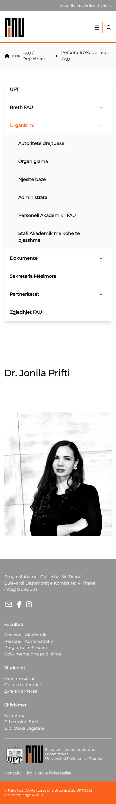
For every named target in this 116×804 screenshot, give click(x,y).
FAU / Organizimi (34, 56)
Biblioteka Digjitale (24, 728)
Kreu (16, 56)
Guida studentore (22, 684)
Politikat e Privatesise (49, 773)
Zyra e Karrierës (20, 691)
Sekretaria (15, 715)
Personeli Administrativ (28, 641)
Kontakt (12, 773)
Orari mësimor (19, 678)
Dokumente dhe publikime (32, 654)
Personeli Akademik (25, 634)
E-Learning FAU (21, 721)
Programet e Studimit (27, 647)
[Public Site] (14, 27)
